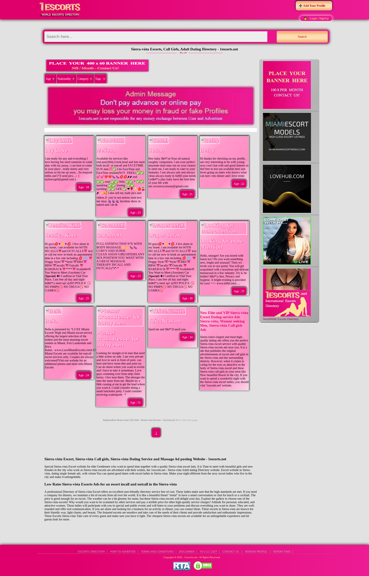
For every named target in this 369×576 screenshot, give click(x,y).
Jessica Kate (60, 235)
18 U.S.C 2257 (208, 551)
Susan (156, 150)
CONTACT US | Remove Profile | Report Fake (256, 551)
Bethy (207, 150)
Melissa (105, 150)
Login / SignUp (319, 18)
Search (302, 36)
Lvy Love (56, 150)
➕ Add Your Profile (312, 5)
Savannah (108, 235)
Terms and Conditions (157, 551)
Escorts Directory (91, 551)
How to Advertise (123, 551)
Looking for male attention (221, 244)
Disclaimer (186, 551)
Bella (51, 321)
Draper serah (164, 235)
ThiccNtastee (164, 321)
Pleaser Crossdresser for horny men (117, 339)
